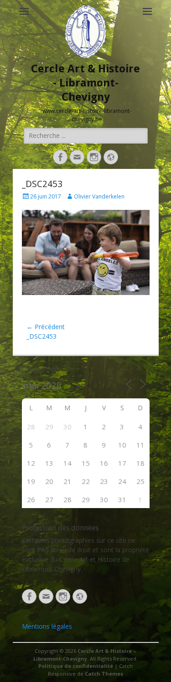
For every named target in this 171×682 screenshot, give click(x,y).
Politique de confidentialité (75, 665)
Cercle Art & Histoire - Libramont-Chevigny (85, 82)
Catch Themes (104, 673)
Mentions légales (47, 626)
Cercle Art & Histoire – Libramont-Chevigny (84, 654)
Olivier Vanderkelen (99, 196)
